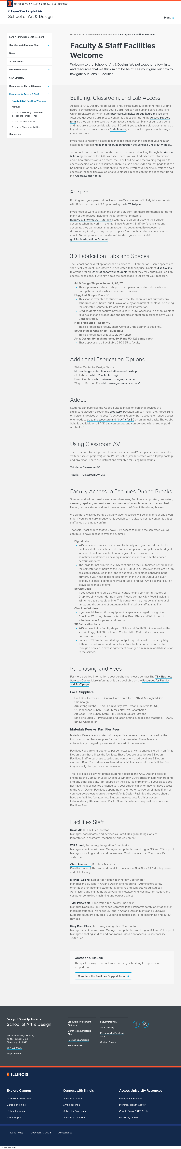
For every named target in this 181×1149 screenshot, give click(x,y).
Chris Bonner (118, 129)
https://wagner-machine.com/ (121, 383)
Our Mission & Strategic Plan (23, 45)
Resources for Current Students (25, 86)
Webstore (116, 411)
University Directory (74, 1117)
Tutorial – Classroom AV (23, 121)
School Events (16, 61)
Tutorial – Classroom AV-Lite (26, 127)
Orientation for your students (109, 272)
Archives (16, 106)
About (82, 34)
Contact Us (15, 134)
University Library (128, 1117)
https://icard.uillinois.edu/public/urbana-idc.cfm (137, 113)
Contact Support (108, 1042)
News (12, 53)
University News (16, 1111)
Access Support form (88, 176)
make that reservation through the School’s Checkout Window (133, 145)
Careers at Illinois (16, 1104)
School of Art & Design (30, 16)
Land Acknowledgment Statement (26, 36)
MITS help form (134, 204)
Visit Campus (14, 1117)
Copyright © (41, 1132)
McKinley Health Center (132, 1104)
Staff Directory (16, 77)
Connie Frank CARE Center (134, 1111)
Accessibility (65, 1132)
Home (73, 34)
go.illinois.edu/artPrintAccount (89, 239)
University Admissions (19, 1098)
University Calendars (74, 1111)
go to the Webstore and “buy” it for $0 (110, 419)
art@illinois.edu (14, 1053)
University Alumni (72, 1098)
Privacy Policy (15, 1132)
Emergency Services (130, 1098)
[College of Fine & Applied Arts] (36, 11)
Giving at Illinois (71, 1104)
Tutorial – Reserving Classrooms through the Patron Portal (27, 114)
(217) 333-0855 (14, 1047)
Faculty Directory (18, 69)
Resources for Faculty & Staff (24, 94)
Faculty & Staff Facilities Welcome (29, 101)
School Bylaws (75, 1045)
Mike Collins (164, 268)
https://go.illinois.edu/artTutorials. (91, 219)
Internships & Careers (78, 1039)
